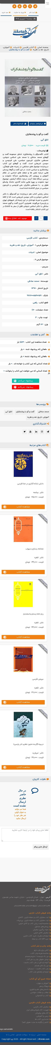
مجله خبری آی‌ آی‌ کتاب (40, 978)
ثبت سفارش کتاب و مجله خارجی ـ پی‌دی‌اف (33, 920)
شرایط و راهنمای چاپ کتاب (39, 972)
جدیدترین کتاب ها (42, 1019)
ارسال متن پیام (40, 846)
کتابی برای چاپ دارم (41, 950)
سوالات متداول (22, 1034)
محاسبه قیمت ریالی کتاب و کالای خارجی (33, 923)
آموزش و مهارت (42, 983)
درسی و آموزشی (42, 1016)
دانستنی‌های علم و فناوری (39, 989)
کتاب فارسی (28, 47)
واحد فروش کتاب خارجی (40, 913)
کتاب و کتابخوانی (42, 995)
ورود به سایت (19, 12)
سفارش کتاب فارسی (41, 1007)
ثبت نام (32, 12)
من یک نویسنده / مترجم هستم (37, 956)
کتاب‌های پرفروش (42, 1013)
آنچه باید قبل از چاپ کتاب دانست (36, 962)
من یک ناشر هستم (42, 965)
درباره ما (32, 1034)
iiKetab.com (43, 1039)
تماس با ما (10, 1034)
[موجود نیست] (26, 88)
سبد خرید (5, 12)
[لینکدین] (25, 6)
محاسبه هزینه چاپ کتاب (39, 953)
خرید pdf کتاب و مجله (40, 939)
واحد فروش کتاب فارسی (40, 1002)
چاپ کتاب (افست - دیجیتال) (38, 969)
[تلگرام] (35, 6)
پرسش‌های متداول (42, 926)
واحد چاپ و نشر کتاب (41, 946)
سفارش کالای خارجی (41, 933)
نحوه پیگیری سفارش (41, 930)
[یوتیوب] (20, 6)
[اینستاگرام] (30, 6)
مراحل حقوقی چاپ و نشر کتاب (37, 959)
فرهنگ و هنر (44, 986)
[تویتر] (14, 6)
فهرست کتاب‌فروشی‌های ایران (37, 1010)
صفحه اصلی (42, 47)
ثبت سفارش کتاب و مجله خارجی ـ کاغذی (33, 917)
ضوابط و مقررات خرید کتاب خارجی (36, 936)
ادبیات (16, 47)
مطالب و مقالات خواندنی (39, 992)
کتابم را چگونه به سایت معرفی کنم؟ (35, 1022)
